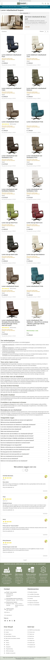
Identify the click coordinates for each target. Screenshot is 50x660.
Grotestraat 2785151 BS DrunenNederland (9, 595)
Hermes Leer (32, 632)
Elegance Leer (32, 646)
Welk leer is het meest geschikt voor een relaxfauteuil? (14, 460)
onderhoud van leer (12, 414)
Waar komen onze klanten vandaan (12, 638)
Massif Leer (31, 636)
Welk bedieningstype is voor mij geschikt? (11, 445)
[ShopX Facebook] (5, 621)
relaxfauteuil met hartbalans (8, 350)
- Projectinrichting (9, 648)
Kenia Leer (31, 638)
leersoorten (7, 380)
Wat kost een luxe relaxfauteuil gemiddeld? (11, 422)
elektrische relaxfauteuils (8, 347)
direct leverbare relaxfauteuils (27, 390)
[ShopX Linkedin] (14, 621)
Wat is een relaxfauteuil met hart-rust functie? (12, 456)
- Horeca (7, 642)
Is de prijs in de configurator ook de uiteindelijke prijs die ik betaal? (17, 435)
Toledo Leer (31, 634)
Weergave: (42, 31)
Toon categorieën (24, 13)
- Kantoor (7, 644)
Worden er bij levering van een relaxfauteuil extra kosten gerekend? (17, 447)
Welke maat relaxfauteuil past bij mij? (10, 431)
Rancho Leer (32, 642)
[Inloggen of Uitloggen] (45, 3)
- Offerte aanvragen (9, 650)
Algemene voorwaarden (34, 602)
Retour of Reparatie (33, 600)
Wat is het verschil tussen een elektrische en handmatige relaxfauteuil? (18, 424)
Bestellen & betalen (33, 592)
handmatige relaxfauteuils (8, 344)
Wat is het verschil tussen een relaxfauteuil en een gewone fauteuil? (17, 440)
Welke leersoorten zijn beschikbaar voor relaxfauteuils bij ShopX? (17, 433)
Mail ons (8, 612)
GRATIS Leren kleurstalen (34, 629)
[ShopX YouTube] (10, 621)
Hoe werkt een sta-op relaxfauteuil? (9, 458)
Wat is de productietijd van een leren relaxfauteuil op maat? (15, 449)
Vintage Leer (31, 640)
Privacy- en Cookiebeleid (34, 604)
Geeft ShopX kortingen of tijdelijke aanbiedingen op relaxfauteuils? (17, 438)
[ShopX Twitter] (12, 621)
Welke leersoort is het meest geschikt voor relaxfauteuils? (15, 454)
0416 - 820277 (9, 610)
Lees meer (27, 26)
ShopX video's (8, 634)
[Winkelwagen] (48, 3)
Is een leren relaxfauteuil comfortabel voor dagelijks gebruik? (16, 426)
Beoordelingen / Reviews (10, 636)
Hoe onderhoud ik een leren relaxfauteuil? (11, 429)
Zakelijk (7, 640)
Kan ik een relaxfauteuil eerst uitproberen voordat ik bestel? (15, 442)
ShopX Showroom (9, 629)
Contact (7, 632)
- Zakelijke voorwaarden (10, 653)
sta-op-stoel (5, 354)
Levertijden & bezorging (34, 594)
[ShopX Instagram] (7, 621)
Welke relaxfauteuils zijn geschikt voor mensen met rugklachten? (17, 420)
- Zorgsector (8, 646)
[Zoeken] (43, 3)
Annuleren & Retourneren (34, 596)
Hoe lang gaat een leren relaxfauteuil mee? (11, 451)
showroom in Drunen (9, 404)
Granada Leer (32, 644)
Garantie (31, 598)
